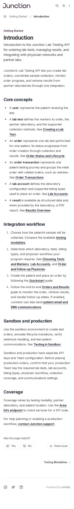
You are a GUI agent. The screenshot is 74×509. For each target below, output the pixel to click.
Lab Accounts (58, 194)
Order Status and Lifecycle (45, 156)
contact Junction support (36, 424)
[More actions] (69, 5)
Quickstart (36, 280)
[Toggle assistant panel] (63, 5)
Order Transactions (29, 177)
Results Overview (38, 210)
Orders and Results (55, 287)
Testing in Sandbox (47, 344)
